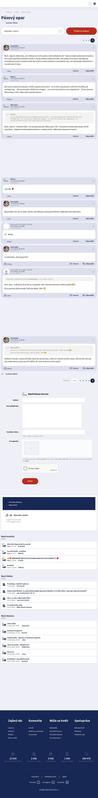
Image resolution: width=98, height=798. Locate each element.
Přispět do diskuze (81, 31)
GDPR (64, 777)
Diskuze (9, 12)
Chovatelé (33, 734)
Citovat (75, 71)
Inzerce (11, 728)
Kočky (16, 12)
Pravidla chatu (55, 738)
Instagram (46, 782)
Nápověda (13, 505)
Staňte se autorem (36, 731)
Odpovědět (89, 71)
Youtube (32, 782)
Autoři (31, 728)
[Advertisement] (49, 158)
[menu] (95, 3)
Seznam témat (11, 23)
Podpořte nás (79, 734)
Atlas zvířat (12, 738)
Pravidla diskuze (15, 502)
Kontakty (35, 777)
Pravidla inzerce (56, 731)
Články (10, 734)
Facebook (60, 782)
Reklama (77, 731)
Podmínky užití (50, 777)
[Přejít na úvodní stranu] (2, 12)
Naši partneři (79, 728)
